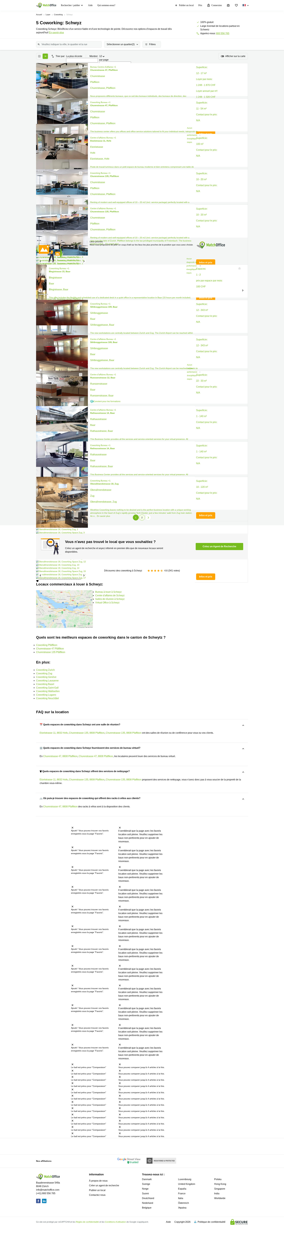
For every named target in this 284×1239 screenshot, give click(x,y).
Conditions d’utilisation (115, 1222)
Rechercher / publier (70, 5)
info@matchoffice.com (47, 1190)
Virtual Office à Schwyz (107, 602)
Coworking (58, 15)
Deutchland (148, 1198)
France (181, 1193)
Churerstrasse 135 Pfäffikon (50, 652)
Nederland (147, 1203)
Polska (217, 1179)
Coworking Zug (44, 673)
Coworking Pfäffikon (46, 645)
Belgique (146, 1207)
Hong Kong (220, 1184)
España (182, 1188)
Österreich (183, 1203)
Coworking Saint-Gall (47, 687)
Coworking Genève (46, 677)
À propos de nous (98, 1180)
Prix (200, 5)
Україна (182, 1207)
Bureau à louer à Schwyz (108, 592)
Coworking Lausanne (47, 680)
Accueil (39, 15)
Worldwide (219, 1198)
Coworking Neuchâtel (47, 698)
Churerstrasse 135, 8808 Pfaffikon (87, 733)
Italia (180, 1198)
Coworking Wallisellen (48, 691)
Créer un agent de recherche (104, 1185)
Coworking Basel (45, 684)
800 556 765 (222, 33)
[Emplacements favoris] (236, 5)
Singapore (219, 1188)
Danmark (147, 1179)
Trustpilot (58, 1146)
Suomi (145, 1193)
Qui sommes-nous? (106, 5)
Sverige (146, 1184)
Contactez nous (97, 1195)
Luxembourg (184, 1179)
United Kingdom (186, 1184)
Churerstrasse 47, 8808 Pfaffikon (60, 756)
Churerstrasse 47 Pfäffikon (50, 648)
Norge (145, 1188)
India (216, 1193)
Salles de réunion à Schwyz (110, 599)
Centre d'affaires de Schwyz (110, 595)
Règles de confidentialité (87, 1222)
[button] (80, 67)
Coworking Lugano (46, 695)
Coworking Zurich (45, 670)
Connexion (216, 5)
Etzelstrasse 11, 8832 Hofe (54, 733)
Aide (90, 5)
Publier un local (186, 5)
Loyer (48, 15)
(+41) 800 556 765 (45, 1193)
